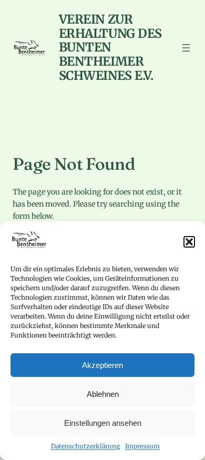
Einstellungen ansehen (102, 422)
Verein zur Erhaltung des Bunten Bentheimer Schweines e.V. (110, 47)
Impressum (142, 446)
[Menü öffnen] (186, 48)
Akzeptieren (102, 365)
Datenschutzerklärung (85, 446)
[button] (189, 242)
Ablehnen (103, 394)
